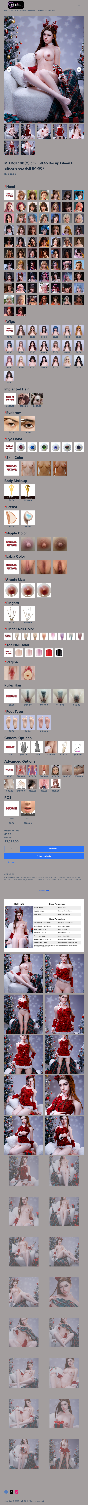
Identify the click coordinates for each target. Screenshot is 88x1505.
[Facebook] (6, 1492)
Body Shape (32, 877)
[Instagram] (16, 1492)
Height (54, 877)
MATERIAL (62, 877)
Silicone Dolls (49, 880)
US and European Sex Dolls (69, 880)
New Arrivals (19, 880)
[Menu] (79, 5)
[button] (9, 862)
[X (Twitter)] (11, 1492)
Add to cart (52, 849)
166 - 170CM (21, 877)
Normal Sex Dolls (34, 880)
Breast (41, 877)
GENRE (47, 877)
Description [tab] (44, 890)
